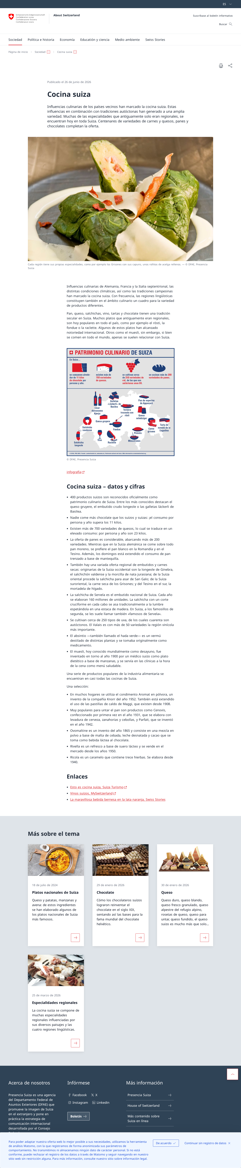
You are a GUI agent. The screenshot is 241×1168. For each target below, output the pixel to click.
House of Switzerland (143, 1105)
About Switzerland (66, 15)
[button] (15, 39)
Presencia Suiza (139, 1095)
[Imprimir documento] (220, 65)
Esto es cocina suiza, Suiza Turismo (96, 787)
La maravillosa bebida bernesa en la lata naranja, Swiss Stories (117, 799)
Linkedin (103, 1102)
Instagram (80, 1102)
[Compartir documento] (230, 65)
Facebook (80, 1095)
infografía (74, 472)
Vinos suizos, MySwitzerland (91, 793)
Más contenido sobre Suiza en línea (143, 1118)
